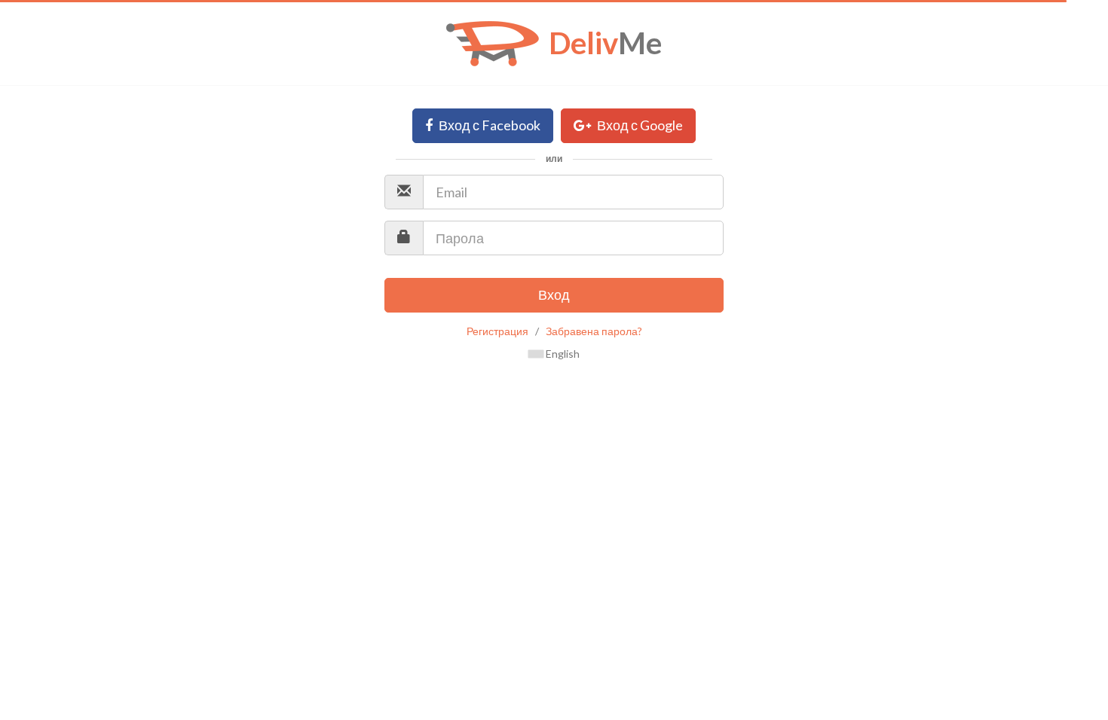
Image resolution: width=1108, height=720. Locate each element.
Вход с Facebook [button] (488, 125)
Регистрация (497, 331)
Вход (554, 294)
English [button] (561, 353)
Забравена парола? (594, 331)
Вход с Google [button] (639, 125)
